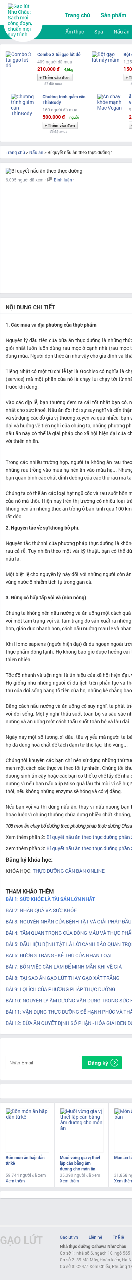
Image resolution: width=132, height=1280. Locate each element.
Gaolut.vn (69, 1237)
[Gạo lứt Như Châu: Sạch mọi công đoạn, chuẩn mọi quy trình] (23, 34)
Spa (98, 31)
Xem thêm (15, 1180)
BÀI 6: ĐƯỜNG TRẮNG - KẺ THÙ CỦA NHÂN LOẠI (59, 955)
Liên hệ (95, 1237)
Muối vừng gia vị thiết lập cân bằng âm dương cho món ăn (80, 1163)
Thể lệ (118, 1237)
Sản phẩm (113, 15)
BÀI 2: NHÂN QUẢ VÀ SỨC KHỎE (41, 910)
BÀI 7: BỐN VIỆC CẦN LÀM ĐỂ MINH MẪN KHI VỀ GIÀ (64, 966)
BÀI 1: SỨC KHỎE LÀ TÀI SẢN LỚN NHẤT (50, 899)
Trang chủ (77, 15)
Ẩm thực (74, 31)
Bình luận (63, 180)
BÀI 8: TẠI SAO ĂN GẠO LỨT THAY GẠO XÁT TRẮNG (63, 978)
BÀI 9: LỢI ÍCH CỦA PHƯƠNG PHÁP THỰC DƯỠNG (60, 989)
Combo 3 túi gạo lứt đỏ (59, 54)
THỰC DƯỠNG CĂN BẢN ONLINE (69, 870)
